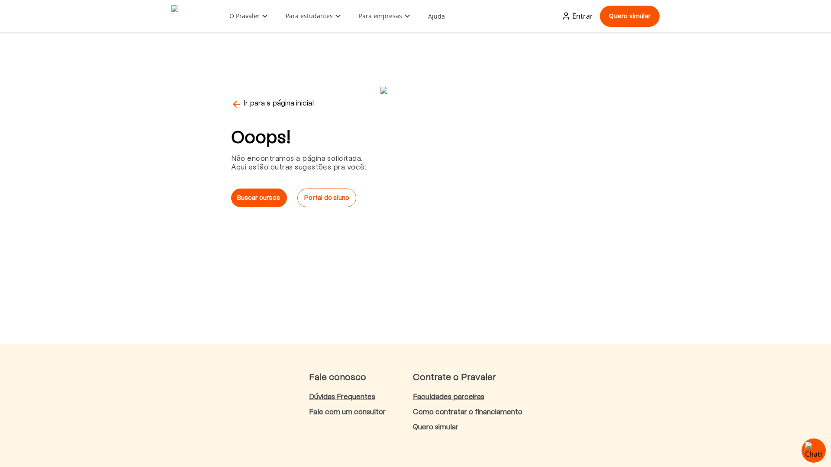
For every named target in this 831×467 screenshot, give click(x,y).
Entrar (582, 16)
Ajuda (436, 16)
